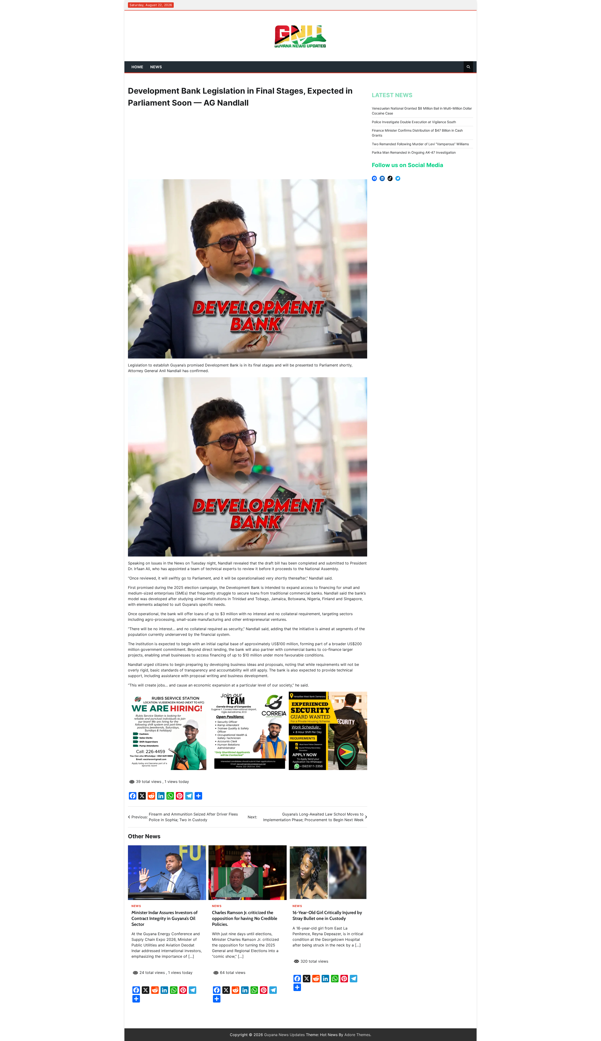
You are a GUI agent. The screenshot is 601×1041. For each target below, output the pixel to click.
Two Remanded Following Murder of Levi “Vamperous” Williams (420, 144)
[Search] (468, 66)
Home (137, 67)
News (156, 67)
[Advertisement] (247, 144)
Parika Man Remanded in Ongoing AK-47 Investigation (414, 152)
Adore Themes (357, 1034)
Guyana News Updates (284, 1034)
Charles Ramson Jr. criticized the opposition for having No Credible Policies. (244, 918)
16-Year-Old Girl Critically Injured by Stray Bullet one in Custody (327, 915)
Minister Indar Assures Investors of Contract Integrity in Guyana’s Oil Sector (164, 918)
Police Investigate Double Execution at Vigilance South (414, 122)
